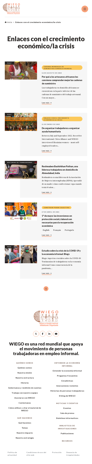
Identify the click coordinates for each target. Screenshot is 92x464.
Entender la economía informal (67, 364)
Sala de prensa (67, 413)
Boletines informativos (67, 418)
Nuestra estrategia (25, 438)
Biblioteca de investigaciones (67, 427)
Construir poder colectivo (56, 207)
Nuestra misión (24, 373)
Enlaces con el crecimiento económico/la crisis (56, 119)
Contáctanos (25, 403)
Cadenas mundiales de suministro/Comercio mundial (58, 67)
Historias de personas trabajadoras (67, 391)
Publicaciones (67, 433)
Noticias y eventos (67, 403)
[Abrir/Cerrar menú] (84, 9)
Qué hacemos (24, 418)
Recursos (67, 441)
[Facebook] (43, 334)
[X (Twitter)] (36, 334)
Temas (25, 428)
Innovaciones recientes (67, 386)
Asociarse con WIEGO (24, 398)
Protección (57, 452)
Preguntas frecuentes (67, 376)
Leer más (45, 103)
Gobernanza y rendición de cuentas (24, 388)
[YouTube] (56, 334)
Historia (25, 383)
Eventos (67, 408)
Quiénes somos (24, 363)
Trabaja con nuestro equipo (25, 393)
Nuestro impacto (25, 433)
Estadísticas (67, 381)
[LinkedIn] (49, 334)
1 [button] (46, 288)
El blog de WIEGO (67, 396)
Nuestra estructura (25, 378)
